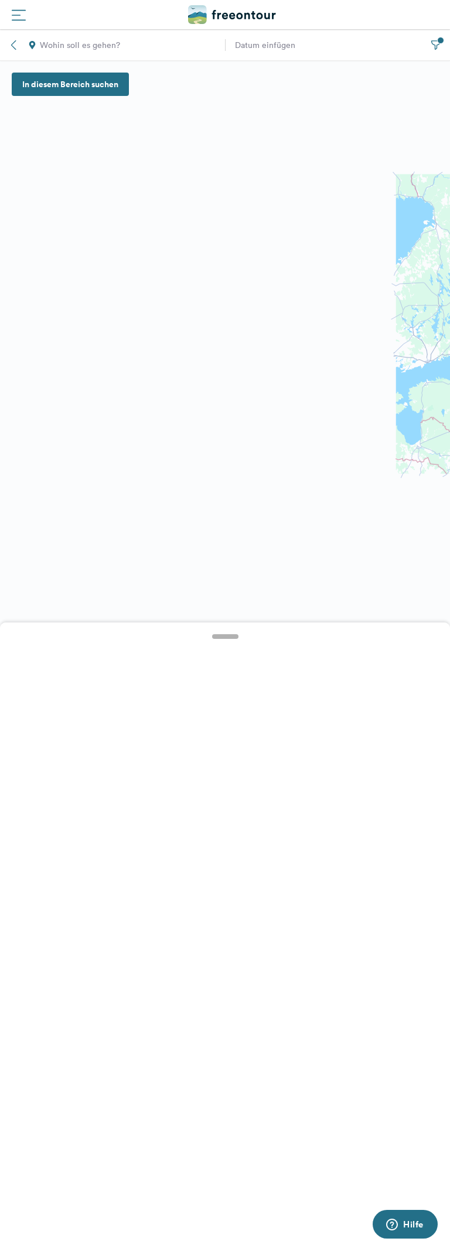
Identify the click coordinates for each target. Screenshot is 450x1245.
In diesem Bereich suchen (70, 84)
